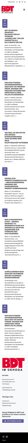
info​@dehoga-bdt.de (8, 390)
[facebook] (17, 2)
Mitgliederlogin (11, 2)
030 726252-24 (7, 387)
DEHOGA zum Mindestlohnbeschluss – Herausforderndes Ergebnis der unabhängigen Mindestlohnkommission (16, 183)
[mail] (22, 2)
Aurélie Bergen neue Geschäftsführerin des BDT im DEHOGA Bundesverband (14, 275)
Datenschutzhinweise (9, 403)
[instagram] (19, 2)
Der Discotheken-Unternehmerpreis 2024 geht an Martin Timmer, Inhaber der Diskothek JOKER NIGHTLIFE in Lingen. (14, 321)
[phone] (25, 2)
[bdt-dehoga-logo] (7, 6)
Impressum (5, 401)
